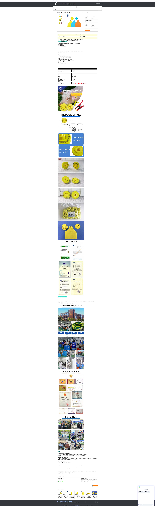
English (102, 0)
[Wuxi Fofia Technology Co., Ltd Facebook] (97, 502)
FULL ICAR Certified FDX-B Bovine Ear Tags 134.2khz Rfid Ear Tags (66, 497)
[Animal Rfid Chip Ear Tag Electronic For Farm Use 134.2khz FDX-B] (71, 493)
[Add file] (139, 505)
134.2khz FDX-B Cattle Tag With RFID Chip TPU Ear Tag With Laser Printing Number (77, 497)
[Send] (153, 505)
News (56, 9)
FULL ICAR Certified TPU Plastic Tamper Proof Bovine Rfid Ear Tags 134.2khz (60, 497)
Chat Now (98, 0)
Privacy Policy (66, 505)
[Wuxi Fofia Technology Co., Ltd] (56, 3)
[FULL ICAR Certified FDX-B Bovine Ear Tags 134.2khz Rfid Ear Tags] (66, 493)
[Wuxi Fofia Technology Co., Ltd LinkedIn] (95, 502)
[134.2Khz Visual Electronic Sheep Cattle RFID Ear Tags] (83, 493)
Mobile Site (63, 505)
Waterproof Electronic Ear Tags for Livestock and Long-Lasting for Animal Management (94, 497)
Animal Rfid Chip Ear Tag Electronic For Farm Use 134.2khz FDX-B (71, 497)
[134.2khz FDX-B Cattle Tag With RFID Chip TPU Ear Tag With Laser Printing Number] (77, 493)
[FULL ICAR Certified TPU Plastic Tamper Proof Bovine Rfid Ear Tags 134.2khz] (60, 493)
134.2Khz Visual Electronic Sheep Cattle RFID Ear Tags (83, 497)
